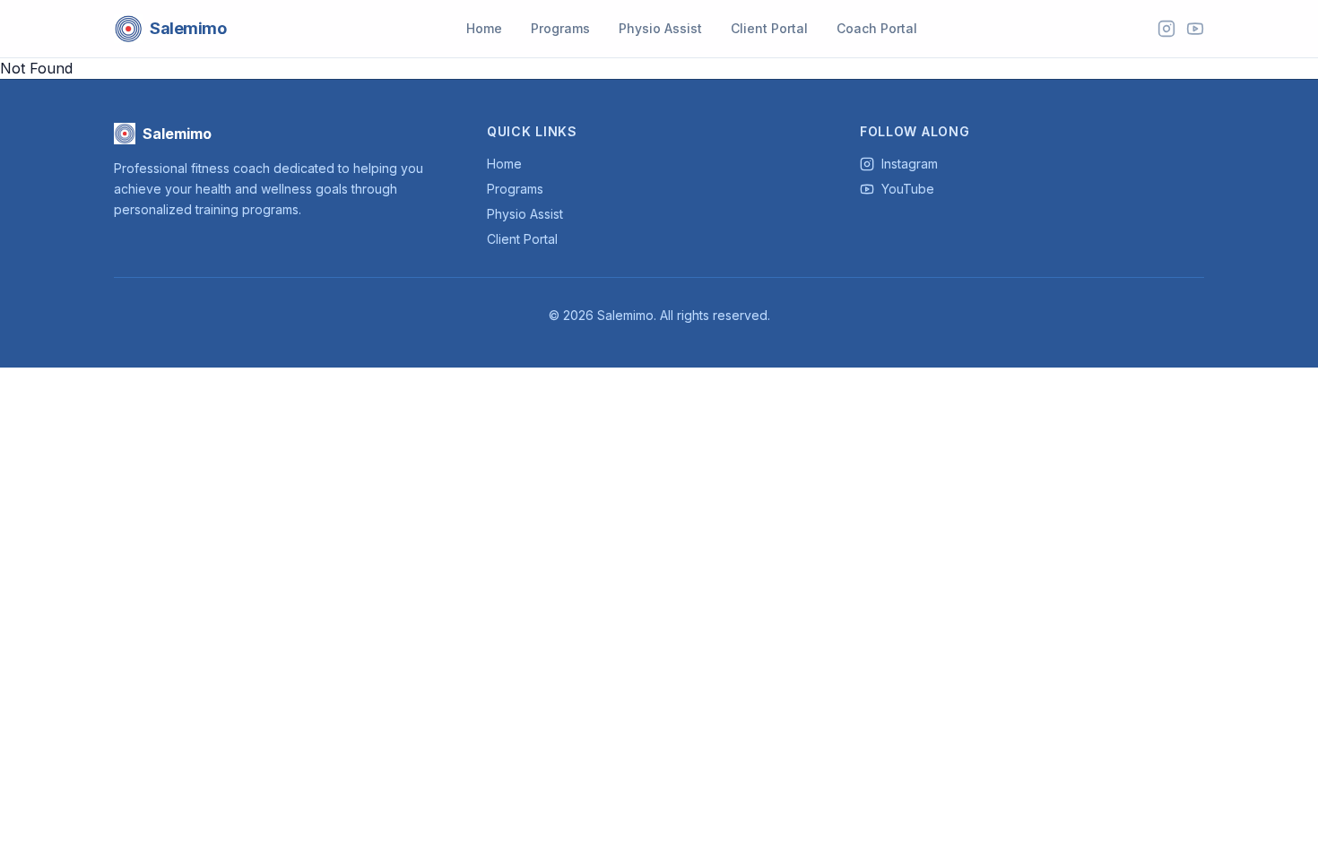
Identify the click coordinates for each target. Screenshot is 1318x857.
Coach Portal (877, 28)
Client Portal (769, 28)
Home (484, 28)
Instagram (909, 163)
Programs (560, 28)
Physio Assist (660, 28)
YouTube (907, 188)
